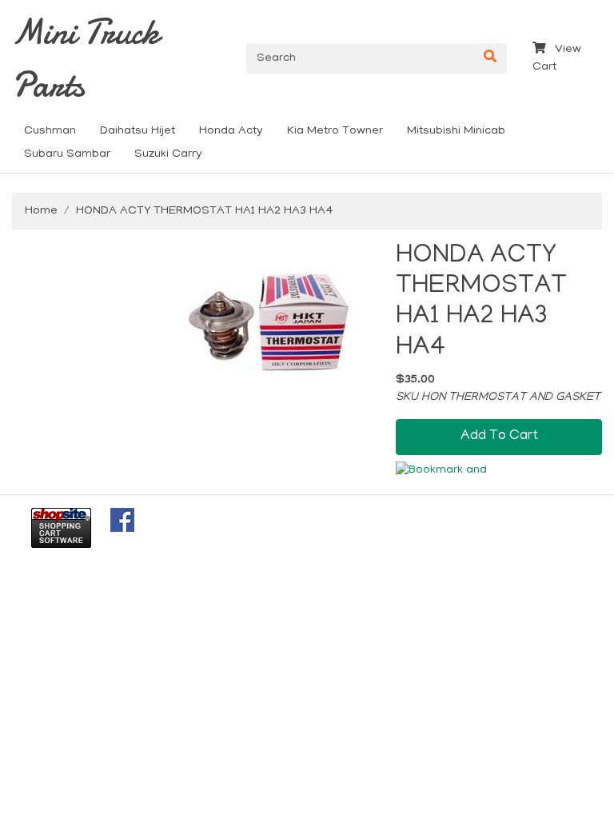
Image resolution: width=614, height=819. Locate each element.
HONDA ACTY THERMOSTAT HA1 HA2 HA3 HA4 (204, 211)
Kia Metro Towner (335, 131)
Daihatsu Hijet (137, 131)
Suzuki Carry (168, 154)
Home (41, 211)
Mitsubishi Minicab (456, 131)
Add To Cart (499, 436)
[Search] (490, 58)
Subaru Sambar (67, 154)
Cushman (50, 131)
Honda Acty (231, 131)
